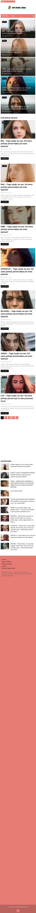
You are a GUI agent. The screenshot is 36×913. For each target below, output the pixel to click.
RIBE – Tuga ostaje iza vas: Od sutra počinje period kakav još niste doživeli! (17, 229)
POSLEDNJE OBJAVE (9, 118)
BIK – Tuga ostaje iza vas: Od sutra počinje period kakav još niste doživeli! (16, 143)
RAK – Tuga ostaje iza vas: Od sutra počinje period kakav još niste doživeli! (16, 187)
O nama (4, 559)
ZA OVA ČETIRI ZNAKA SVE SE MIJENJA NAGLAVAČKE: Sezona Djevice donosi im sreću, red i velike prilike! (22, 501)
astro (4, 21)
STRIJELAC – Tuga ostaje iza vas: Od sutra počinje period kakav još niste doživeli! (17, 271)
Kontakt (4, 566)
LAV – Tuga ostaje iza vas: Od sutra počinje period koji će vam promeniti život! (17, 398)
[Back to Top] (18, 910)
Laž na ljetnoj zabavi (16, 491)
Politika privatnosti (7, 564)
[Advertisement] (18, 440)
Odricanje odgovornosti (8, 568)
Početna (5, 16)
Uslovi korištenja (6, 561)
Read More (5, 158)
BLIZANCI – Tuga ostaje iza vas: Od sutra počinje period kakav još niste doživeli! (16, 314)
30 (13, 417)
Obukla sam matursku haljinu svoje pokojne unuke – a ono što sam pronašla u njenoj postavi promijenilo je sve (22, 509)
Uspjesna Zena (23, 907)
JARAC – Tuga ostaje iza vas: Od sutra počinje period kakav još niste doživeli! (16, 356)
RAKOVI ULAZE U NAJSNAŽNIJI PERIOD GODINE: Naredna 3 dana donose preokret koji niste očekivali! (22, 474)
